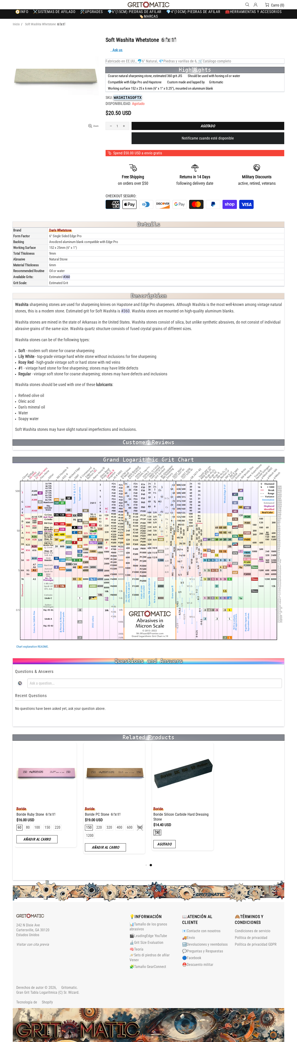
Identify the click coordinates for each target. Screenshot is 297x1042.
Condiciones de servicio (252, 931)
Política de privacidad (251, 937)
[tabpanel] (42, 800)
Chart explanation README (32, 646)
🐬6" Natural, (147, 61)
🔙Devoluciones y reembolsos (205, 944)
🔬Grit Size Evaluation (146, 942)
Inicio (16, 24)
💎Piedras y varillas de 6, (178, 61)
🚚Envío (188, 937)
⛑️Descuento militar (197, 964)
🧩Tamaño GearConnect (147, 966)
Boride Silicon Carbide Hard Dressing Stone (40, 816)
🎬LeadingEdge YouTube (148, 936)
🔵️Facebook (191, 958)
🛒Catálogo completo (214, 61)
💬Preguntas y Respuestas (202, 951)
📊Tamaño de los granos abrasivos (148, 926)
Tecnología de (34, 1002)
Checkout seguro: (121, 196)
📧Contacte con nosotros (201, 931)
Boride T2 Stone (167, 814)
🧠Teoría (136, 949)
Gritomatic (148, 4)
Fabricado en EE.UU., (121, 61)
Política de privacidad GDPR (256, 944)
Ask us (117, 50)
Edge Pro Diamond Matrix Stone (247, 814)
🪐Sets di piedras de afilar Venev (149, 957)
